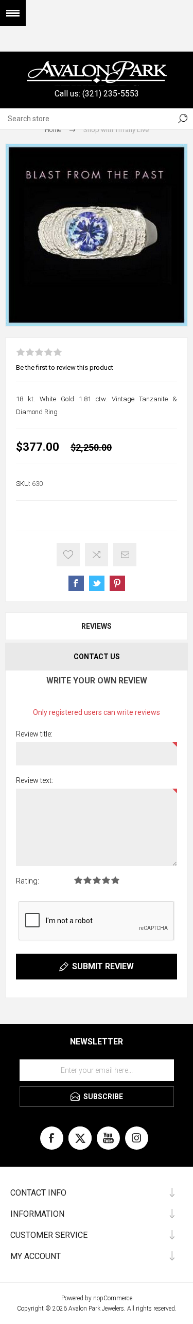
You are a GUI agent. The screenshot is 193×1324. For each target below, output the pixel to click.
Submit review (103, 966)
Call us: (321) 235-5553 (97, 94)
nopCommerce (112, 1298)
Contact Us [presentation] (97, 656)
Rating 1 (78, 880)
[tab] (96, 626)
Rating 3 (96, 880)
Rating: (27, 881)
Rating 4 (106, 880)
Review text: (34, 780)
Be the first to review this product (64, 367)
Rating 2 (87, 880)
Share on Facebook (76, 583)
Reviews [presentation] (96, 626)
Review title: (34, 734)
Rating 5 (115, 880)
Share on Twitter (96, 583)
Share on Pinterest (117, 583)
